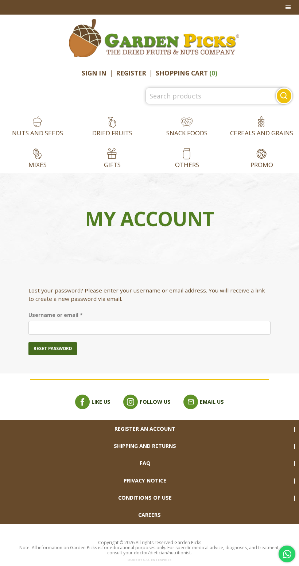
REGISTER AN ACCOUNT (144, 428)
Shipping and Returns (145, 445)
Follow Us (155, 401)
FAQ (145, 463)
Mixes (37, 164)
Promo (262, 164)
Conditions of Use (145, 497)
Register (131, 73)
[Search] (284, 96)
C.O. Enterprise (157, 560)
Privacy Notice (145, 480)
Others (187, 164)
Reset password (53, 348)
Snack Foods (186, 133)
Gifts (112, 164)
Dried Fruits (112, 133)
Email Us (212, 401)
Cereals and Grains (261, 133)
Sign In (94, 73)
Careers (149, 514)
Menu (149, 7)
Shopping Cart (186, 73)
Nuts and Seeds (37, 133)
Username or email (67, 314)
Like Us (101, 401)
